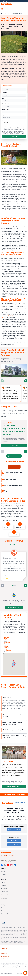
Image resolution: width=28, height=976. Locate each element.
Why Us (3, 882)
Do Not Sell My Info (5, 956)
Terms (13, 128)
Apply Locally (4, 891)
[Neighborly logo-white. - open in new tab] (4, 1)
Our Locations (4, 908)
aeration (4, 317)
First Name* (4, 86)
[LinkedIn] (15, 865)
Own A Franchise (5, 913)
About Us (3, 885)
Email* (3, 98)
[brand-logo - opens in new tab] (7, 803)
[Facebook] (2, 865)
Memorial (6, 646)
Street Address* (5, 109)
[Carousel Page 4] (15, 585)
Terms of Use (4, 948)
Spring (5, 649)
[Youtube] (8, 865)
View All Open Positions (13, 786)
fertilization (11, 316)
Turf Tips (3, 905)
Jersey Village (7, 642)
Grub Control (19, 527)
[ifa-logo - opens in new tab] (3, 923)
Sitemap (3, 910)
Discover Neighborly (13, 829)
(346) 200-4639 (9, 856)
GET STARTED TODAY (15, 456)
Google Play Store (14, 844)
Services (15, 466)
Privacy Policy (19, 128)
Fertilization (13, 534)
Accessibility (4, 953)
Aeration (6, 527)
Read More (22, 570)
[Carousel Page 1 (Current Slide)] (12, 585)
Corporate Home (5, 894)
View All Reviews (14, 544)
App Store (14, 840)
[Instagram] (11, 865)
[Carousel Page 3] (14, 585)
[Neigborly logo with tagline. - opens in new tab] (20, 803)
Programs (3, 874)
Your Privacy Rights (5, 958)
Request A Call (14, 136)
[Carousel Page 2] (13, 585)
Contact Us (4, 888)
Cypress (5, 638)
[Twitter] (5, 865)
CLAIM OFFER (14, 445)
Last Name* (4, 92)
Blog (2, 902)
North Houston (7, 647)
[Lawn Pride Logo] (14, 852)
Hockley (5, 639)
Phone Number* (5, 103)
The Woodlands (7, 650)
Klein (5, 643)
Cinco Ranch (6, 637)
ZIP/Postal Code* (6, 115)
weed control (19, 316)
